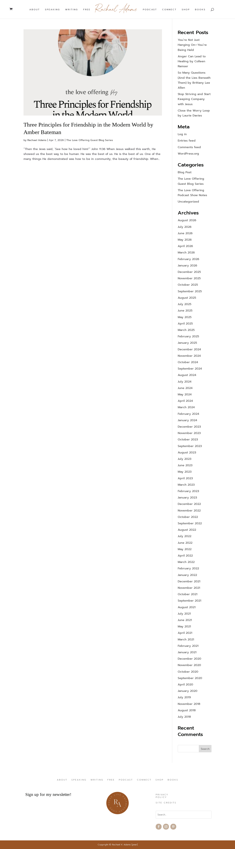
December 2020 (189, 659)
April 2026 (185, 246)
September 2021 (189, 600)
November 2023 (189, 433)
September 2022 (190, 523)
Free (87, 9)
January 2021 (187, 652)
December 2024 (189, 349)
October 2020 (188, 672)
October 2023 (188, 439)
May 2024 (185, 394)
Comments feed (189, 147)
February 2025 (188, 336)
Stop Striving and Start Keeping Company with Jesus (194, 99)
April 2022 (185, 555)
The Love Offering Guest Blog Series (89, 140)
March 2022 (186, 562)
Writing (71, 9)
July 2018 (184, 717)
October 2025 (188, 285)
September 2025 (190, 291)
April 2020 (185, 684)
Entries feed (187, 140)
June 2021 (185, 620)
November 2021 (189, 588)
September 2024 (190, 368)
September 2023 (190, 446)
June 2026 (185, 233)
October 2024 (188, 362)
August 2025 (187, 298)
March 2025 (186, 330)
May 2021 (184, 626)
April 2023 (185, 478)
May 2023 (184, 472)
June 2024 (185, 388)
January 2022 (187, 575)
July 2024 (184, 381)
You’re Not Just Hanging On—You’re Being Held (192, 45)
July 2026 (184, 227)
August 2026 (187, 220)
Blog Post (184, 172)
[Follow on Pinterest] (173, 827)
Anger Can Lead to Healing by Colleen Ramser (192, 61)
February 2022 (188, 568)
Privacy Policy (162, 796)
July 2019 (184, 697)
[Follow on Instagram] (166, 827)
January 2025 (187, 343)
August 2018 (187, 710)
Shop (186, 9)
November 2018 (189, 704)
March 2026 (186, 252)
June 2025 (185, 310)
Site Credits (166, 802)
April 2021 (185, 633)
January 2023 (187, 497)
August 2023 (187, 452)
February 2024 (188, 414)
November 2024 (189, 356)
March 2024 (186, 407)
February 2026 (188, 259)
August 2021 (187, 607)
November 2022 (189, 510)
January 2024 (187, 420)
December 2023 (189, 426)
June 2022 (185, 543)
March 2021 (186, 639)
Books (200, 9)
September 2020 (190, 678)
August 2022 (187, 530)
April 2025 (185, 323)
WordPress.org (188, 153)
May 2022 (184, 549)
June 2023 (185, 465)
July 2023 (184, 459)
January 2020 (187, 691)
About (34, 9)
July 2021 (184, 613)
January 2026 (187, 265)
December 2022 (189, 504)
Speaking (52, 9)
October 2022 (188, 517)
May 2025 (184, 317)
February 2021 (188, 646)
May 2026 (185, 240)
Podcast (150, 9)
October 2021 (187, 594)
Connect (169, 9)
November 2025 (189, 278)
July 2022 (184, 536)
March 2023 (186, 485)
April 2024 (185, 401)
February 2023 (188, 491)
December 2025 (189, 272)
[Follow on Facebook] (159, 827)
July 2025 (184, 304)
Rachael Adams (36, 140)
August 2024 (187, 375)
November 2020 (189, 665)
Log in (182, 134)
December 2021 (189, 581)
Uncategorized (188, 201)
